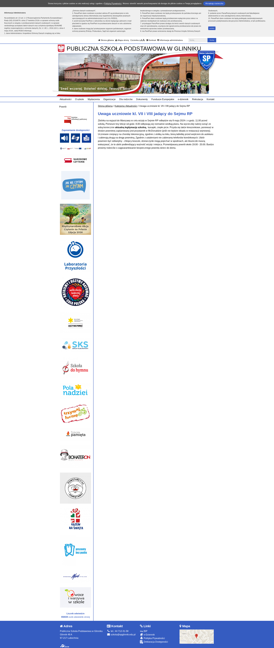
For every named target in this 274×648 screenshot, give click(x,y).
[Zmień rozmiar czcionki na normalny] (140, 40)
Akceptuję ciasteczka (214, 3)
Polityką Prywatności (113, 3)
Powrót (62, 107)
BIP (145, 631)
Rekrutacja (197, 99)
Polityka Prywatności (154, 638)
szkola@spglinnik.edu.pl (123, 634)
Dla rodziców (126, 99)
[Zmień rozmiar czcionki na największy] (144, 40)
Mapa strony (123, 40)
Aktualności (65, 99)
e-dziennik (183, 99)
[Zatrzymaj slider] (170, 90)
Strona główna (107, 40)
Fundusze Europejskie (162, 99)
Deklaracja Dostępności (155, 642)
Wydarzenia (94, 99)
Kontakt (210, 99)
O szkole (79, 99)
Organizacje (109, 99)
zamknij (211, 28)
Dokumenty (142, 99)
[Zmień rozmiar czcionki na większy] (142, 40)
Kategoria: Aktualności (126, 106)
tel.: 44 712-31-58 (119, 631)
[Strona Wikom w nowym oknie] (64, 645)
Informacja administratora (171, 40)
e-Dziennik (149, 634)
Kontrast (152, 40)
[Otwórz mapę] (197, 636)
